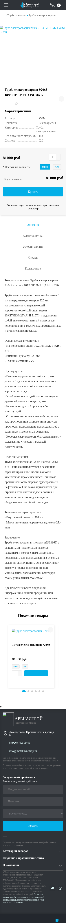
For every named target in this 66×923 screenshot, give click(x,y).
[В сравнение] (61, 99)
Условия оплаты (33, 246)
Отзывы (33, 257)
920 (41, 140)
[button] (24, 691)
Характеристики (33, 235)
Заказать (33, 825)
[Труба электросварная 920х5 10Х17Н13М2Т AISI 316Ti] (33, 52)
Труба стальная (16, 15)
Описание (33, 224)
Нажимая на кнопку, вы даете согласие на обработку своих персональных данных (30, 843)
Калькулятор (33, 268)
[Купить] (36, 673)
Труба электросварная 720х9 (31, 644)
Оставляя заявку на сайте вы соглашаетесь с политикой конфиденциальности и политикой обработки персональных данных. (23, 898)
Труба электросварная (42, 15)
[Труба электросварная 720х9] (31, 630)
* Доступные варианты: (17, 166)
